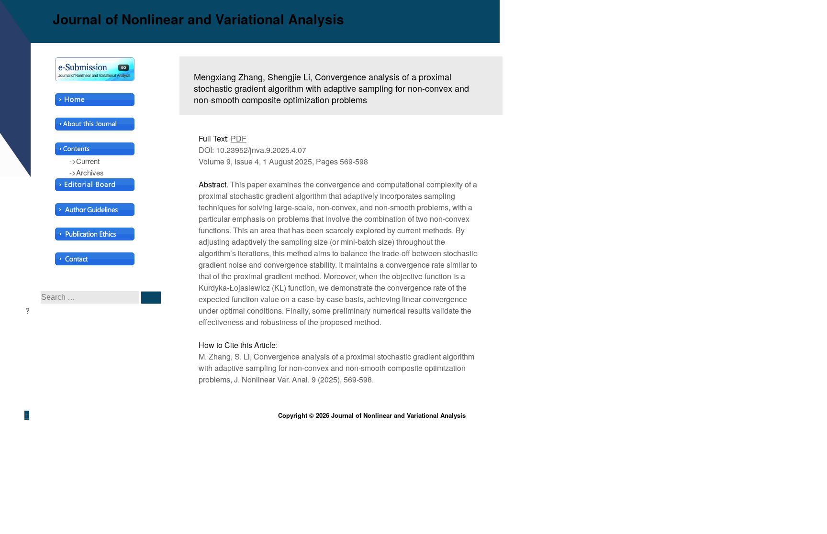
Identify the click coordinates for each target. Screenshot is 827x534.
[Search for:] (91, 297)
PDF (238, 138)
